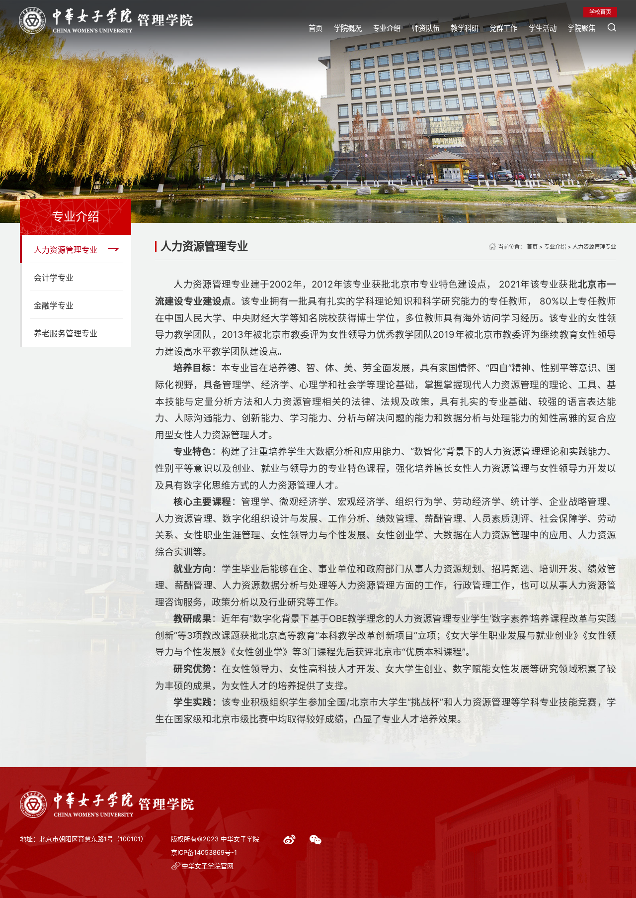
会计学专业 (54, 278)
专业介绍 (386, 28)
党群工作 (503, 28)
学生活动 (542, 28)
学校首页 (600, 11)
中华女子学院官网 (208, 866)
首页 (315, 28)
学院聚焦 (581, 28)
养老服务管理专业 (65, 333)
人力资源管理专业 (65, 250)
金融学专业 (54, 305)
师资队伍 (426, 28)
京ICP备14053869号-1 (204, 852)
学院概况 (348, 28)
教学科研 (464, 28)
